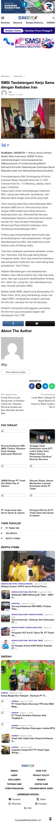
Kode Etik (41, 770)
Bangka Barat (18, 627)
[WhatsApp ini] (52, 386)
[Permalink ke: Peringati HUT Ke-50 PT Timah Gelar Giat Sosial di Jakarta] (42, 501)
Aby (4, 364)
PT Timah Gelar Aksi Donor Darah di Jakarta (12, 511)
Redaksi (41, 779)
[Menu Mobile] (3, 18)
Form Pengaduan (14, 788)
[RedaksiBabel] (28, 17)
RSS (29, 808)
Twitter (43, 799)
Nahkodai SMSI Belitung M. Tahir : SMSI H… (32, 596)
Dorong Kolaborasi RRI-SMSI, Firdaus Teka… (31, 607)
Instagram (42, 803)
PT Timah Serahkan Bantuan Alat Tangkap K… (28, 716)
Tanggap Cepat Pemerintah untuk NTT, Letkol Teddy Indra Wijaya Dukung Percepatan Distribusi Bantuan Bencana (41, 452)
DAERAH (4, 693)
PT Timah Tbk (12, 528)
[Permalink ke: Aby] (4, 92)
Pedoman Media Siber (41, 788)
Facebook (16, 799)
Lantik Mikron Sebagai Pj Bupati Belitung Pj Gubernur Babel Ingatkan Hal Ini (43, 400)
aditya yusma (13, 538)
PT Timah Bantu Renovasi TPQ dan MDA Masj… (32, 705)
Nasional (15, 603)
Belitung (33, 592)
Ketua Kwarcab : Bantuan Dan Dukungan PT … (32, 621)
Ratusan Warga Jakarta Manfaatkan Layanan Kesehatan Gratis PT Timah (41, 484)
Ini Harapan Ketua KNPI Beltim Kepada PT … (31, 647)
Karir (14, 775)
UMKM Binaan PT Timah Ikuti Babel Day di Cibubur (13, 483)
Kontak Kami (41, 784)
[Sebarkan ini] (32, 386)
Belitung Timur (36, 640)
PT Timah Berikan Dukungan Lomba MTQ (33, 728)
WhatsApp (16, 803)
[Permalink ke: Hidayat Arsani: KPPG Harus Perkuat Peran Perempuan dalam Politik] (28, 566)
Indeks (14, 770)
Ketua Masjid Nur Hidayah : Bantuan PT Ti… (24, 695)
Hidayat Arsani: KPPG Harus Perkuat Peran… (25, 586)
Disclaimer (14, 779)
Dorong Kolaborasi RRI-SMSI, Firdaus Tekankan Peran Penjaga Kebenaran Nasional (13, 449)
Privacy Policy (41, 775)
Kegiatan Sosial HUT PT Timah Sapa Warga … (30, 751)
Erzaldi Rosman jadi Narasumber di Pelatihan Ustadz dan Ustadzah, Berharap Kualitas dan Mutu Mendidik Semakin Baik (12, 404)
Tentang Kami (14, 784)
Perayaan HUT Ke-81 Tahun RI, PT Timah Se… (32, 634)
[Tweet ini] (39, 386)
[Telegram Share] (45, 386)
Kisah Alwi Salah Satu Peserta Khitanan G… (32, 739)
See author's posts (15, 372)
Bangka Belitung (9, 584)
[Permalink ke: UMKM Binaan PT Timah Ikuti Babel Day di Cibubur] (14, 471)
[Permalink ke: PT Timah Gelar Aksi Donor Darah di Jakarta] (14, 501)
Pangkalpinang (25, 584)
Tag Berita (11, 533)
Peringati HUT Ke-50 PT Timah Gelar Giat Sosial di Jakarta (41, 513)
